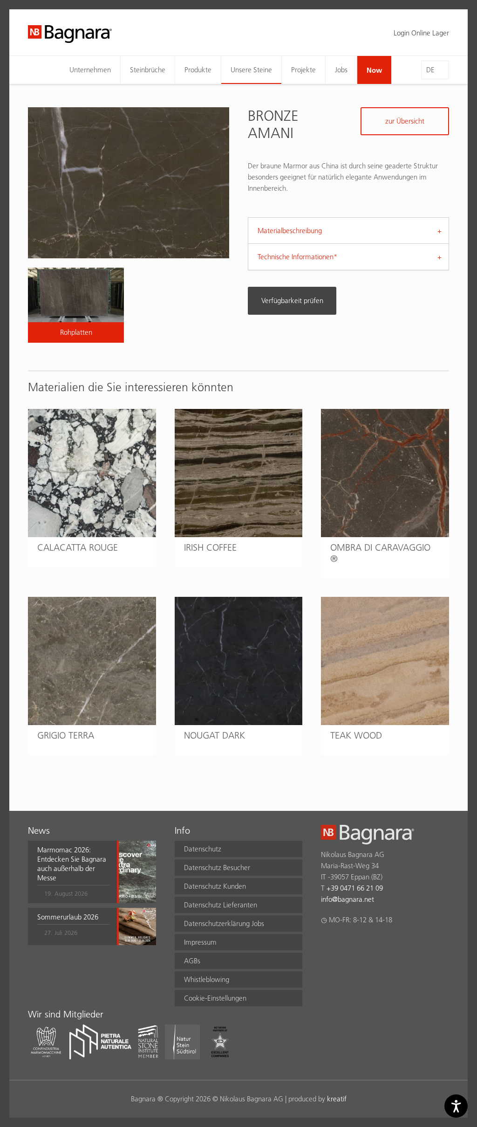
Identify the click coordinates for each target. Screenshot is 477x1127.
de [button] (430, 69)
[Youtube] (380, 944)
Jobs (341, 69)
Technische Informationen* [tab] (297, 256)
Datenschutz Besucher (217, 867)
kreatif (337, 1098)
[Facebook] (326, 944)
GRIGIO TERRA (65, 735)
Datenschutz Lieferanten (220, 904)
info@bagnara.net (347, 899)
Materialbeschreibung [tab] (290, 230)
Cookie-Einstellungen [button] (215, 998)
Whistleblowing (206, 979)
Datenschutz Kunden (215, 886)
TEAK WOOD (356, 735)
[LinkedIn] (362, 944)
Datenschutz (202, 848)
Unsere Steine (251, 69)
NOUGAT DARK (214, 735)
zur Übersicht (404, 121)
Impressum (200, 942)
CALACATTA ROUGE (77, 547)
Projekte (303, 69)
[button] (73, 872)
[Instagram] (344, 944)
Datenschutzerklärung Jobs (224, 923)
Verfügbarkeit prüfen (292, 300)
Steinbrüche (147, 69)
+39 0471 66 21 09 (355, 888)
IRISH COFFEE (210, 547)
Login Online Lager (421, 32)
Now (374, 70)
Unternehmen (90, 69)
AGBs (192, 960)
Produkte (197, 69)
